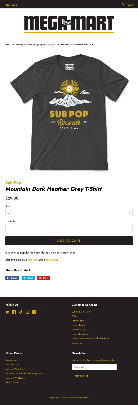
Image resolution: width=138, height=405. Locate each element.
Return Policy (78, 320)
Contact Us (77, 343)
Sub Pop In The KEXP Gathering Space (24, 373)
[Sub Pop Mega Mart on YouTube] (34, 312)
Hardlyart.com (12, 364)
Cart (130, 5)
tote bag (33, 260)
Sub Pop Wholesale (15, 378)
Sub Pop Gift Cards (81, 311)
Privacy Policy (78, 325)
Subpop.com (11, 360)
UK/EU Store (11, 382)
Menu (13, 5)
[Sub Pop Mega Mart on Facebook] (14, 312)
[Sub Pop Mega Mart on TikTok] (21, 313)
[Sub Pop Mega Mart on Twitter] (7, 312)
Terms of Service (80, 334)
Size (7, 206)
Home (8, 44)
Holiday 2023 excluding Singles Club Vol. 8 (36, 44)
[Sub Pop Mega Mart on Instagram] (27, 312)
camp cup (51, 260)
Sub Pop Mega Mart (78, 397)
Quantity (10, 221)
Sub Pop (13, 183)
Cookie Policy (78, 329)
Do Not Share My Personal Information (90, 338)
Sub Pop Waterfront (15, 369)
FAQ (74, 316)
